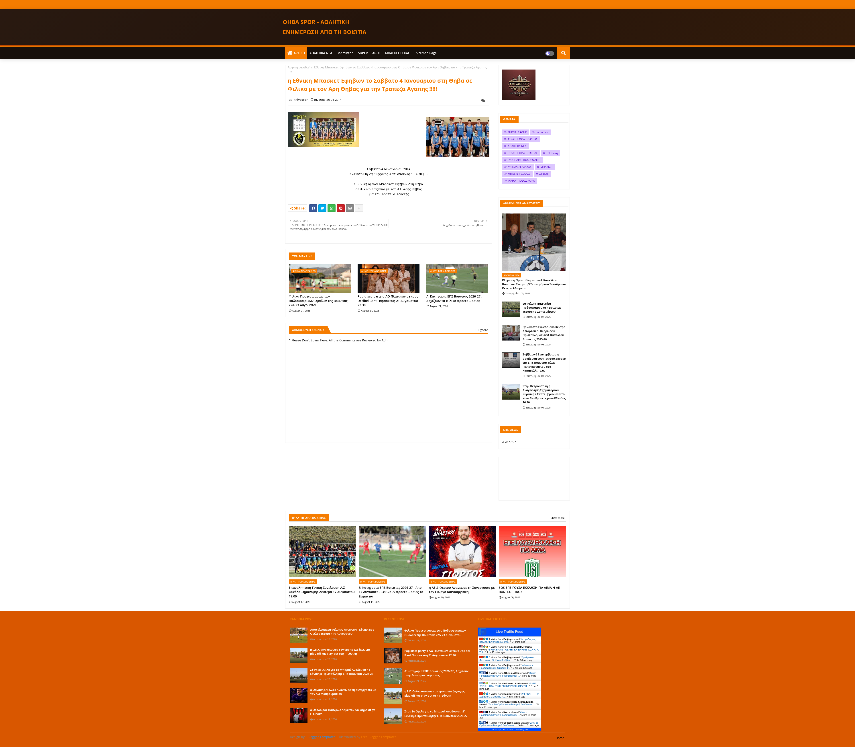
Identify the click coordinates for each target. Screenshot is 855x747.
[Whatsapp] (332, 208)
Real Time (508, 729)
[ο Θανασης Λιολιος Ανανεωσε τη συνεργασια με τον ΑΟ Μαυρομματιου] (298, 695)
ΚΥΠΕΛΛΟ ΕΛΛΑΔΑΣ (519, 167)
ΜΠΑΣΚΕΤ (546, 167)
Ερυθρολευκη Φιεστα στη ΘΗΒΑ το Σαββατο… (507, 658)
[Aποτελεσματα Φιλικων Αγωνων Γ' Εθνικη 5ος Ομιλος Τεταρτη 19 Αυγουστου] (298, 635)
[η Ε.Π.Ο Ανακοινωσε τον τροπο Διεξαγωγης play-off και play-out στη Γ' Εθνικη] (298, 655)
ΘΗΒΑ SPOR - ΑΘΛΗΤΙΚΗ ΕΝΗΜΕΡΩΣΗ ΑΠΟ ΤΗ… (507, 684)
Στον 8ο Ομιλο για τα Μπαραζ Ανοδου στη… (512, 704)
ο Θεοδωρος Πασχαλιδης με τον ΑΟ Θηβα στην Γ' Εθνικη (342, 712)
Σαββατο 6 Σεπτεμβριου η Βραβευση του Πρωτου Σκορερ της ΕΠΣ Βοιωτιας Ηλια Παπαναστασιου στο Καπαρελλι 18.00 (544, 362)
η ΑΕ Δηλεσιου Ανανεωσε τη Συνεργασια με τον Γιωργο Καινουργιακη (462, 589)
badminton (345, 53)
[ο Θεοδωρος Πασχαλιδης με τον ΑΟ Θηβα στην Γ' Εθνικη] (298, 715)
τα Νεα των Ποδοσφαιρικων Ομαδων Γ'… (506, 666)
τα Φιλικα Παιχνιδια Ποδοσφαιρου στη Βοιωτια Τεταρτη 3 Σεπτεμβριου (542, 308)
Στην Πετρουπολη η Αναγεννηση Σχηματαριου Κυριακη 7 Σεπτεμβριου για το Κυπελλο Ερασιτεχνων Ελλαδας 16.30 (544, 394)
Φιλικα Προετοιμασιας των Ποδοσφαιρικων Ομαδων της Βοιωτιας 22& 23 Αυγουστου (318, 300)
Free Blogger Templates (378, 737)
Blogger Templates (321, 737)
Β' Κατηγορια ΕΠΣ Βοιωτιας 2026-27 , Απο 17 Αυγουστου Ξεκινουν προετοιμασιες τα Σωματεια (391, 591)
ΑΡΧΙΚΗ (299, 53)
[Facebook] (313, 208)
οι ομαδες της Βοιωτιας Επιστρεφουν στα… (507, 640)
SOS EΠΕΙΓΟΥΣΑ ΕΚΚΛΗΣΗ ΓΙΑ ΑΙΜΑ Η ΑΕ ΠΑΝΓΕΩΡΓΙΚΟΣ (529, 589)
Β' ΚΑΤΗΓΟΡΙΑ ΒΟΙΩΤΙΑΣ (523, 153)
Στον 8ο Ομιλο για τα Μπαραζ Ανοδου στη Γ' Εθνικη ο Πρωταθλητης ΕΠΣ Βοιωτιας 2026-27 (341, 672)
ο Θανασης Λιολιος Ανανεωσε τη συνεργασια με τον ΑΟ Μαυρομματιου (343, 692)
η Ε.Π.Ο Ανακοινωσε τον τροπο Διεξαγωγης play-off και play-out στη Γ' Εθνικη (340, 652)
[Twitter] (322, 208)
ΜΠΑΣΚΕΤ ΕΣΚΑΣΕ (398, 53)
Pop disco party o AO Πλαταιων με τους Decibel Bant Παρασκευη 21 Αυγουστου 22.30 (388, 300)
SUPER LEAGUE (369, 53)
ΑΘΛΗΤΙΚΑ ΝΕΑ (320, 53)
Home (560, 738)
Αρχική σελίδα (298, 67)
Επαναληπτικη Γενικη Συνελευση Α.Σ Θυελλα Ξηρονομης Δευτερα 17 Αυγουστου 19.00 (322, 591)
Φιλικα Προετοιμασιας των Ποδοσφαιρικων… (507, 674)
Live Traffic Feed (509, 632)
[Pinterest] (341, 208)
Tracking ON (522, 729)
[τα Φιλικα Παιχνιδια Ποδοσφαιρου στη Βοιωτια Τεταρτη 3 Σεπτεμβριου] (511, 309)
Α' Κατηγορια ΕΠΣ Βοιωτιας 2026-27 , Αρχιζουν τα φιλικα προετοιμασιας (454, 298)
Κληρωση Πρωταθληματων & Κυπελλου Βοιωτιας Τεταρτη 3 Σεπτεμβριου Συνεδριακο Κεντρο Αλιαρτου (534, 284)
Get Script (496, 729)
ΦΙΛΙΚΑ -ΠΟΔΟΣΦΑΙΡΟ (521, 181)
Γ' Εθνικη (552, 153)
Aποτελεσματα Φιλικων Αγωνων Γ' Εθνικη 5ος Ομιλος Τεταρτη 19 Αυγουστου (342, 632)
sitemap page (426, 53)
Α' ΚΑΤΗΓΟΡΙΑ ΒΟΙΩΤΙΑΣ (523, 139)
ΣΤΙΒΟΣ (543, 174)
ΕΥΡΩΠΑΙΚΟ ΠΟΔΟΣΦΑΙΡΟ (524, 160)
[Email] (350, 208)
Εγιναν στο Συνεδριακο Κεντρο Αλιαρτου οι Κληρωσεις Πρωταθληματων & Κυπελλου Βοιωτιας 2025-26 (544, 333)
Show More (558, 518)
